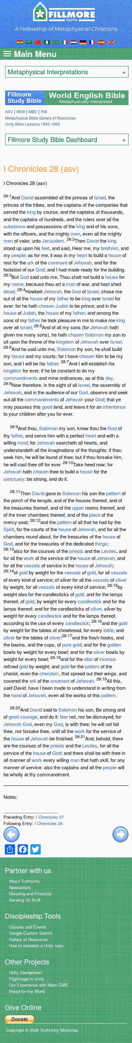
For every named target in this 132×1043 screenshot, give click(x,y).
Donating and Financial (30, 893)
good (47, 406)
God (40, 269)
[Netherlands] (74, 41)
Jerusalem (53, 240)
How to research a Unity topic (36, 945)
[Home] (66, 11)
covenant (57, 262)
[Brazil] (56, 41)
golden (114, 644)
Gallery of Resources (28, 939)
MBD (33, 111)
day (109, 377)
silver (121, 579)
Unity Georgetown (25, 972)
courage (28, 716)
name (17, 283)
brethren (109, 248)
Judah (61, 305)
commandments (21, 377)
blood (9, 291)
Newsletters (20, 887)
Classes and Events (27, 927)
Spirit (9, 529)
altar (88, 658)
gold (23, 572)
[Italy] (65, 41)
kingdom (65, 341)
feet (45, 248)
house (114, 255)
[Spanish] (101, 41)
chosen (46, 305)
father (63, 298)
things (101, 543)
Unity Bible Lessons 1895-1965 (32, 124)
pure (66, 644)
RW (44, 111)
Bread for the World (27, 991)
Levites (108, 550)
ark (30, 262)
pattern (113, 493)
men (75, 233)
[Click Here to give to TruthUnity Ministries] (19, 1019)
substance (14, 226)
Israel (100, 197)
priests (76, 550)
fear (64, 716)
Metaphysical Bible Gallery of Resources (40, 118)
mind (22, 442)
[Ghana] (20, 41)
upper (78, 507)
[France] (92, 41)
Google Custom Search (30, 933)
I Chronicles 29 (48, 823)
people (18, 255)
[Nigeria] (47, 41)
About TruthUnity (24, 881)
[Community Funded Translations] (111, 41)
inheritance (114, 406)
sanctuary (14, 478)
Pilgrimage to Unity (26, 979)
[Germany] (83, 41)
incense (107, 658)
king (31, 211)
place (94, 514)
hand (16, 695)
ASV (9, 111)
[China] (38, 41)
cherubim (49, 673)
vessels (32, 565)
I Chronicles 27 (50, 817)
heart (82, 255)
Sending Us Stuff (24, 900)
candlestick (90, 601)
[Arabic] (29, 41)
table (108, 630)
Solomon (94, 334)
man (70, 283)
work (29, 558)
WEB (20, 111)
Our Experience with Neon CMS (38, 985)
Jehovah (83, 262)
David (27, 197)
